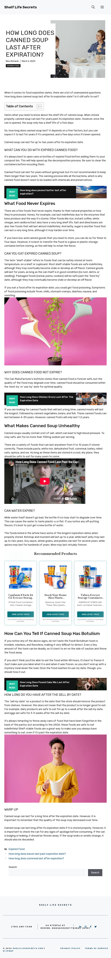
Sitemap (8, 951)
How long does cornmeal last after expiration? (36, 858)
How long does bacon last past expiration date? (37, 853)
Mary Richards (12, 61)
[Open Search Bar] (93, 7)
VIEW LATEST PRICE (20, 614)
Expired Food (13, 66)
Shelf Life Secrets (20, 7)
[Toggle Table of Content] (37, 106)
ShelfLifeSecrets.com (28, 948)
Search (13, 867)
